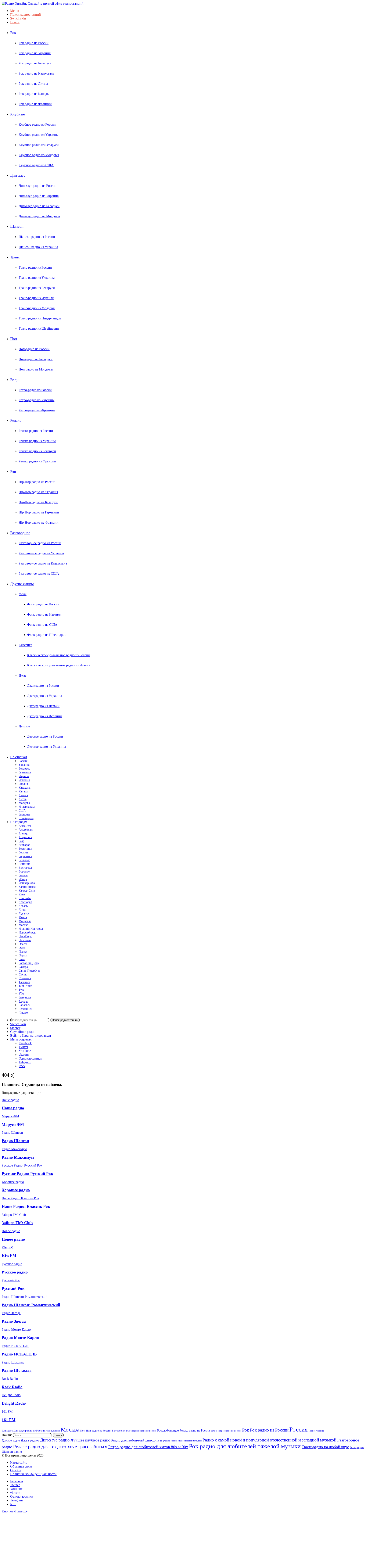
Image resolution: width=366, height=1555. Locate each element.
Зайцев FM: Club (17, 1223)
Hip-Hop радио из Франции (38, 522)
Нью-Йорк (25, 936)
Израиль (24, 776)
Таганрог (24, 982)
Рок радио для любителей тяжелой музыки (245, 1446)
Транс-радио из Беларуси (37, 288)
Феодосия (25, 997)
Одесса (23, 944)
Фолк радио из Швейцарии (47, 635)
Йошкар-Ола (27, 883)
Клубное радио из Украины (38, 134)
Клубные (17, 114)
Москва (23, 925)
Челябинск (25, 1008)
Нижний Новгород (31, 928)
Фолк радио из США (42, 624)
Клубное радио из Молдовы (39, 155)
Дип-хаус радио (55, 1440)
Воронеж (24, 871)
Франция (24, 814)
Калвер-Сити (27, 890)
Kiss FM (9, 1255)
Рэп (13, 471)
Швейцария (26, 818)
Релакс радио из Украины (37, 441)
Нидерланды (27, 806)
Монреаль (25, 921)
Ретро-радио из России (35, 390)
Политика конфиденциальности (33, 1474)
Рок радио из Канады (34, 94)
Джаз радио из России (43, 685)
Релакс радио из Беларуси (37, 451)
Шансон (17, 226)
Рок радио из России (34, 43)
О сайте (15, 1470)
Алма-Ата (25, 825)
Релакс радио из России (36, 431)
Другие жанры (22, 584)
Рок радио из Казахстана (36, 73)
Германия (25, 772)
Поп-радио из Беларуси (36, 359)
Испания (24, 780)
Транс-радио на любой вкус (325, 1447)
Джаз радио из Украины (44, 696)
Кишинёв (25, 898)
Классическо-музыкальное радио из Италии (58, 665)
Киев (22, 894)
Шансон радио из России (37, 237)
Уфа (21, 993)
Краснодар (25, 902)
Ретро (14, 379)
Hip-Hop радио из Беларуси (38, 502)
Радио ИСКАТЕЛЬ (19, 1354)
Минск (23, 917)
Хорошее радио (16, 1190)
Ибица (23, 879)
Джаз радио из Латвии (43, 706)
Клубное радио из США (36, 165)
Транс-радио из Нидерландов (40, 318)
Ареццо (23, 833)
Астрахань (25, 837)
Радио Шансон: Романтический (31, 1305)
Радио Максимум (18, 1157)
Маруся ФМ (13, 1124)
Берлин (23, 852)
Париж (23, 951)
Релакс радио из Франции (37, 461)
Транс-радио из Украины (37, 277)
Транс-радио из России (35, 267)
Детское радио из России (45, 736)
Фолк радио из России (43, 604)
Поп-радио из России (34, 349)
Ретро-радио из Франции (37, 410)
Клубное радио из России (37, 124)
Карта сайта (18, 1462)
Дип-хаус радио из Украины (39, 196)
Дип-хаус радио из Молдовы (39, 216)
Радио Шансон (15, 1141)
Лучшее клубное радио (90, 1440)
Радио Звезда (14, 1321)
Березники (25, 848)
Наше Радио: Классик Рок (26, 1206)
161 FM (8, 1420)
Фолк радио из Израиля (44, 614)
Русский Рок (13, 1288)
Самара (23, 966)
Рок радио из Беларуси (35, 63)
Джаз (22, 675)
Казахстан (25, 787)
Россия (23, 761)
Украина (24, 764)
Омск (22, 947)
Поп (13, 339)
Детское (24, 726)
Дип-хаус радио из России (38, 185)
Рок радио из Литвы (33, 83)
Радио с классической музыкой (186, 1441)
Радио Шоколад (17, 1370)
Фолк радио (357, 1447)
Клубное (55, 1431)
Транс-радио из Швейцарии (39, 328)
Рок (13, 33)
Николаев (25, 940)
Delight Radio (14, 1403)
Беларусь (24, 768)
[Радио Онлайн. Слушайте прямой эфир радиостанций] (42, 3)
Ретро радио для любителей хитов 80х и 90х (148, 1447)
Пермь (23, 955)
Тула (21, 989)
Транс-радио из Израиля (36, 298)
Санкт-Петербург (29, 970)
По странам (18, 757)
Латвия (23, 795)
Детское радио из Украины (46, 746)
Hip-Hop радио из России (37, 482)
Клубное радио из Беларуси (39, 145)
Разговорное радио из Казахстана (43, 563)
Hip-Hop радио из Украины (38, 492)
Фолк (22, 594)
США (22, 810)
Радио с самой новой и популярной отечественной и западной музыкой (269, 1440)
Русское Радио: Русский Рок (27, 1173)
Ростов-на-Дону (29, 963)
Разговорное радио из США (39, 573)
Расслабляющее (168, 1430)
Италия (23, 783)
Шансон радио (12, 1451)
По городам (18, 822)
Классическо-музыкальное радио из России (58, 655)
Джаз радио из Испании (44, 716)
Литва (22, 799)
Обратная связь (21, 1466)
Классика (25, 645)
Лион (22, 909)
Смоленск (25, 978)
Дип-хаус (17, 175)
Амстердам (26, 829)
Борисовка (25, 856)
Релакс (15, 420)
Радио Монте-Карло (20, 1337)
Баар (21, 841)
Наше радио (13, 1108)
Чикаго (23, 1012)
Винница (24, 864)
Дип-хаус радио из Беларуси (39, 206)
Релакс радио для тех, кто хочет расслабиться (60, 1446)
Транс (15, 257)
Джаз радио (30, 1440)
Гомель (23, 875)
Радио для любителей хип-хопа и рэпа (140, 1440)
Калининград (27, 886)
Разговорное (20, 533)
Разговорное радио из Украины (41, 553)
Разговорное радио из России (40, 543)
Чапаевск (24, 1005)
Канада (23, 791)
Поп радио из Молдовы (36, 369)
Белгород (24, 844)
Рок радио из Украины (35, 53)
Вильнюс (24, 860)
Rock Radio (12, 1387)
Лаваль (23, 905)
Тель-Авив (25, 986)
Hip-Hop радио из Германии (39, 512)
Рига (22, 959)
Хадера (23, 1001)
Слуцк (23, 974)
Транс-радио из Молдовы (37, 308)
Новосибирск (27, 932)
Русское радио (15, 1272)
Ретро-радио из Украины (36, 400)
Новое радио (13, 1239)
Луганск (24, 913)
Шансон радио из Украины (38, 247)
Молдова (24, 803)
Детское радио (11, 1440)
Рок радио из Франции (35, 104)
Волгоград (25, 867)
